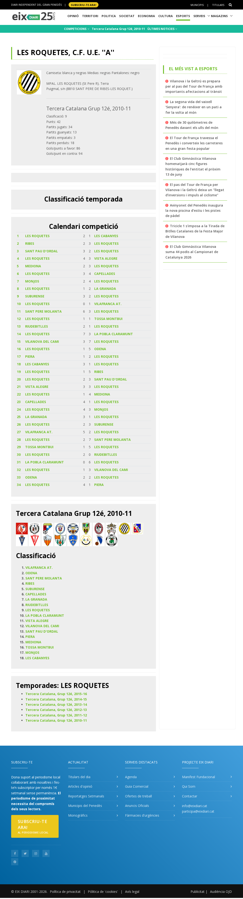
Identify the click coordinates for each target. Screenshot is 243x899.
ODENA (100, 349)
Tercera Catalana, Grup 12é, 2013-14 (56, 704)
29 (19, 447)
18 (19, 364)
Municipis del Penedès (85, 805)
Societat (127, 16)
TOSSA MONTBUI (108, 318)
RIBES (29, 243)
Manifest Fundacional (198, 777)
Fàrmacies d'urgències (142, 815)
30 (19, 454)
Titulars (218, 5)
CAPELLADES (104, 273)
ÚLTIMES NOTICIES (161, 29)
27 (19, 432)
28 (19, 439)
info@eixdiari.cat (194, 806)
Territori (90, 16)
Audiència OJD (221, 891)
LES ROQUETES (37, 236)
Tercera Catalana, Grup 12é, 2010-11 (56, 720)
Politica (109, 16)
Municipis (197, 5)
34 (19, 484)
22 (19, 394)
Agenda (131, 777)
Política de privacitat (65, 891)
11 (19, 311)
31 (19, 462)
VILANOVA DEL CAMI (42, 341)
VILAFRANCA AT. (108, 303)
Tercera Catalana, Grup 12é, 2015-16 (56, 694)
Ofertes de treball (138, 796)
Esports (183, 16)
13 (19, 326)
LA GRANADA (105, 288)
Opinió (73, 16)
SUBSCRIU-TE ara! (83, 4)
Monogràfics (78, 815)
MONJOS (32, 281)
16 (19, 349)
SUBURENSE (34, 296)
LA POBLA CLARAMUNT (113, 334)
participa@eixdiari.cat (198, 811)
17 (19, 356)
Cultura (165, 16)
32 (19, 469)
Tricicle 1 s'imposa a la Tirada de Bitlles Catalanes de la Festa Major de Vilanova (194, 231)
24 (19, 409)
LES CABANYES (106, 236)
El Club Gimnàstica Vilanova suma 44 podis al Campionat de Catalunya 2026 (191, 251)
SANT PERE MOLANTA (43, 311)
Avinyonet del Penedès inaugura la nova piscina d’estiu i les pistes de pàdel (194, 210)
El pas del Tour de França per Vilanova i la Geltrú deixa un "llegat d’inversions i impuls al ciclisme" (194, 190)
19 (19, 371)
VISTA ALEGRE (105, 258)
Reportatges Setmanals (86, 796)
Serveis (199, 16)
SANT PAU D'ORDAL (41, 251)
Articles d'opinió (80, 786)
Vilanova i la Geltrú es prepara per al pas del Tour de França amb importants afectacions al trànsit (193, 86)
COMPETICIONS (75, 29)
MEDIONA (33, 266)
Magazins (219, 16)
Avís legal (132, 891)
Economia (146, 16)
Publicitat (198, 891)
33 (19, 477)
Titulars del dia (79, 777)
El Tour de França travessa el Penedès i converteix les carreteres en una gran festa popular (194, 143)
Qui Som (188, 786)
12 (19, 318)
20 (19, 379)
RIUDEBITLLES (36, 326)
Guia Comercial (136, 786)
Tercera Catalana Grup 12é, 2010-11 (118, 29)
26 (19, 424)
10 (19, 303)
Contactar (189, 796)
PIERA (30, 356)
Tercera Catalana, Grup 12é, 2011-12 (56, 715)
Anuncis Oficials (137, 805)
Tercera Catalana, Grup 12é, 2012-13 (56, 709)
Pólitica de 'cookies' (103, 891)
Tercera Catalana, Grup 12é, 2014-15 (56, 699)
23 (19, 402)
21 (19, 386)
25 (19, 416)
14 (19, 334)
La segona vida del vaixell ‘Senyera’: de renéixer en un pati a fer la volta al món (193, 107)
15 (19, 341)
